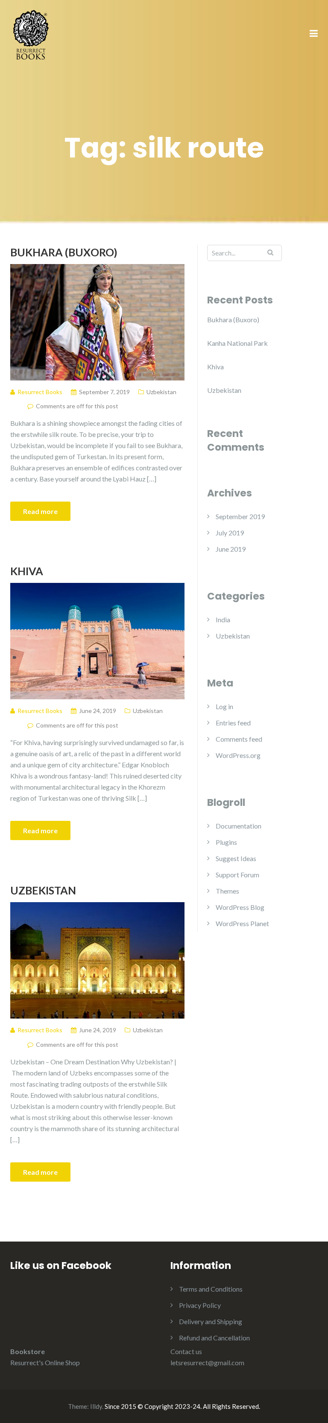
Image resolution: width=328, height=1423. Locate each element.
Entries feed (233, 723)
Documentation (238, 826)
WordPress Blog (240, 907)
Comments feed (239, 739)
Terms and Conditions (211, 1289)
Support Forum (237, 874)
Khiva (26, 570)
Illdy (96, 1406)
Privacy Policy (200, 1305)
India (223, 619)
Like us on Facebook (60, 1265)
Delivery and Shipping (210, 1321)
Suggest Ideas (236, 858)
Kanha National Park (237, 343)
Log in (224, 706)
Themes (227, 891)
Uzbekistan (161, 391)
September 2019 (240, 516)
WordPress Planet (242, 923)
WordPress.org (238, 755)
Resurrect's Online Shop (45, 1362)
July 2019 (230, 533)
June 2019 (231, 549)
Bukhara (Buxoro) (63, 252)
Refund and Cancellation (214, 1338)
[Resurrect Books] (31, 33)
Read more (40, 511)
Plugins (226, 842)
